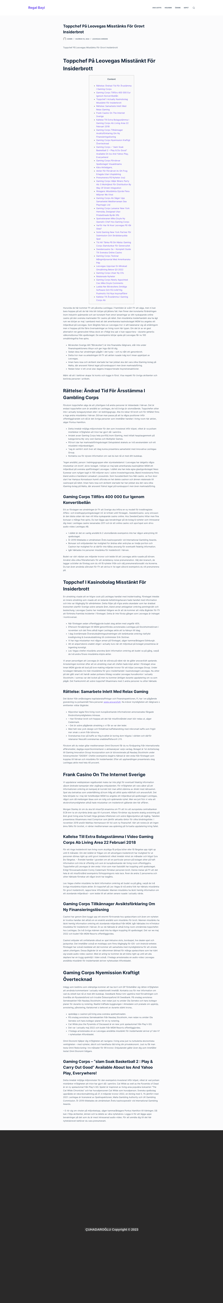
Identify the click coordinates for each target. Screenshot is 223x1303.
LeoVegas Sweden (100, 39)
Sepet (186, 8)
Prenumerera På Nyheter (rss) (110, 177)
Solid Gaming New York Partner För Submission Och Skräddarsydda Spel (113, 235)
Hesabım (168, 8)
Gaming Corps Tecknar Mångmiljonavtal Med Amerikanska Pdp (113, 259)
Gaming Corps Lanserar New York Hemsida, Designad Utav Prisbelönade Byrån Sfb (113, 211)
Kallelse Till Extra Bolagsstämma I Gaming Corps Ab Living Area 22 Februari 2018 (112, 123)
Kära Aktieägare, (104, 167)
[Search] (194, 8)
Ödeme (178, 8)
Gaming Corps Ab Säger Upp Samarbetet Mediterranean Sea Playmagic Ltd (111, 201)
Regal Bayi (36, 8)
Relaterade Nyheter (105, 276)
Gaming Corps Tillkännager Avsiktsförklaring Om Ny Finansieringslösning (109, 133)
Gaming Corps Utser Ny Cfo (110, 273)
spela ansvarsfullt (112, 702)
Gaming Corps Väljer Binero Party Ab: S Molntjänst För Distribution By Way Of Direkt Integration (113, 184)
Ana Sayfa (156, 8)
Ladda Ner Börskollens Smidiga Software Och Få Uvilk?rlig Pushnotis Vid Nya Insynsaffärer (111, 290)
